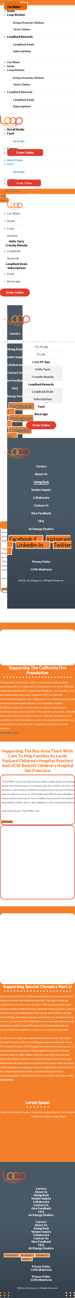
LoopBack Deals (23, 44)
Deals (11, 11)
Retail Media (15, 129)
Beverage (19, 141)
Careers (12, 148)
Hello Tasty (16, 241)
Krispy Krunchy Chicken (28, 22)
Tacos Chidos (21, 29)
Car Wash (13, 7)
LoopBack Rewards (20, 36)
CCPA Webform (37, 355)
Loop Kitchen (16, 14)
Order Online (25, 152)
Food (10, 133)
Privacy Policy (37, 347)
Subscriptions (22, 51)
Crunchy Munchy (17, 245)
